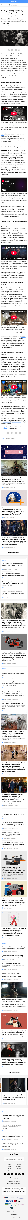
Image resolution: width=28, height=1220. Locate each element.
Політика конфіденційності (14, 1181)
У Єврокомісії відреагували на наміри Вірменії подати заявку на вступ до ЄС (12, 956)
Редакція (19, 1164)
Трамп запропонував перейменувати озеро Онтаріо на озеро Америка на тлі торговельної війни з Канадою (13, 824)
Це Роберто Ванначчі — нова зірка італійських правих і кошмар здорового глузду (13, 799)
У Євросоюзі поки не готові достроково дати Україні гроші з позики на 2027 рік (13, 815)
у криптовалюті (16, 422)
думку (9, 342)
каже (2, 134)
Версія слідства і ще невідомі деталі (14, 656)
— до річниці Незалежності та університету (14, 625)
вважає (25, 274)
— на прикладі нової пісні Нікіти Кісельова (14, 1061)
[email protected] (5, 423)
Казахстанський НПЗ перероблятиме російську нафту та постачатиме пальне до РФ (13, 565)
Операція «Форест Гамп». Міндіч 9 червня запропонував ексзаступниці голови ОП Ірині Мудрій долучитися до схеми (13, 694)
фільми (8, 438)
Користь (9, 1168)
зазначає (3, 140)
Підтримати (14, 1)
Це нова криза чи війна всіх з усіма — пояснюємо (13, 871)
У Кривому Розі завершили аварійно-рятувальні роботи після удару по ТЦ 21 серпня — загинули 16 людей (13, 844)
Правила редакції (14, 1177)
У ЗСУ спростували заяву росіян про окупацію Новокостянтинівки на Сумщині (12, 1127)
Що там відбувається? (13, 481)
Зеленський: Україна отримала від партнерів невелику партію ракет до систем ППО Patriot (12, 834)
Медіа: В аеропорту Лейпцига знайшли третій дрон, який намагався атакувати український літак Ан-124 (13, 683)
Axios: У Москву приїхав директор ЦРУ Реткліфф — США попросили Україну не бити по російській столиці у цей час (13, 593)
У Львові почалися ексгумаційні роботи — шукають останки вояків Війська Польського (13, 1117)
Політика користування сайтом (14, 1179)
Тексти (9, 1166)
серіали (13, 438)
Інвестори (18, 1166)
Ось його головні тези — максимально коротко (14, 1096)
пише (20, 206)
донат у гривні (7, 422)
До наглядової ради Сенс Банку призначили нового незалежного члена (13, 574)
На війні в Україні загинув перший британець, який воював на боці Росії (12, 1135)
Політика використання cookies (14, 1183)
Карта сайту (19, 1170)
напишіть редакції (14, 1214)
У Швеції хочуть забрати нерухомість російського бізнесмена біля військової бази (13, 673)
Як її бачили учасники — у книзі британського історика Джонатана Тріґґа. (14, 1033)
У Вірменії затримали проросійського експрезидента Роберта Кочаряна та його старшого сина (13, 1145)
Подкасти (9, 1170)
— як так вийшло (13, 511)
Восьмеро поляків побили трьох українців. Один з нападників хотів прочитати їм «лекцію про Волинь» (12, 975)
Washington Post (19, 133)
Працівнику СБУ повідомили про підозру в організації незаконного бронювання (13, 947)
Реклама (19, 1168)
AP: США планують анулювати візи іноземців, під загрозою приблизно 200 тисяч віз (13, 965)
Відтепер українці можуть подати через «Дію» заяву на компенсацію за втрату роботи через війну (13, 583)
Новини (9, 1164)
